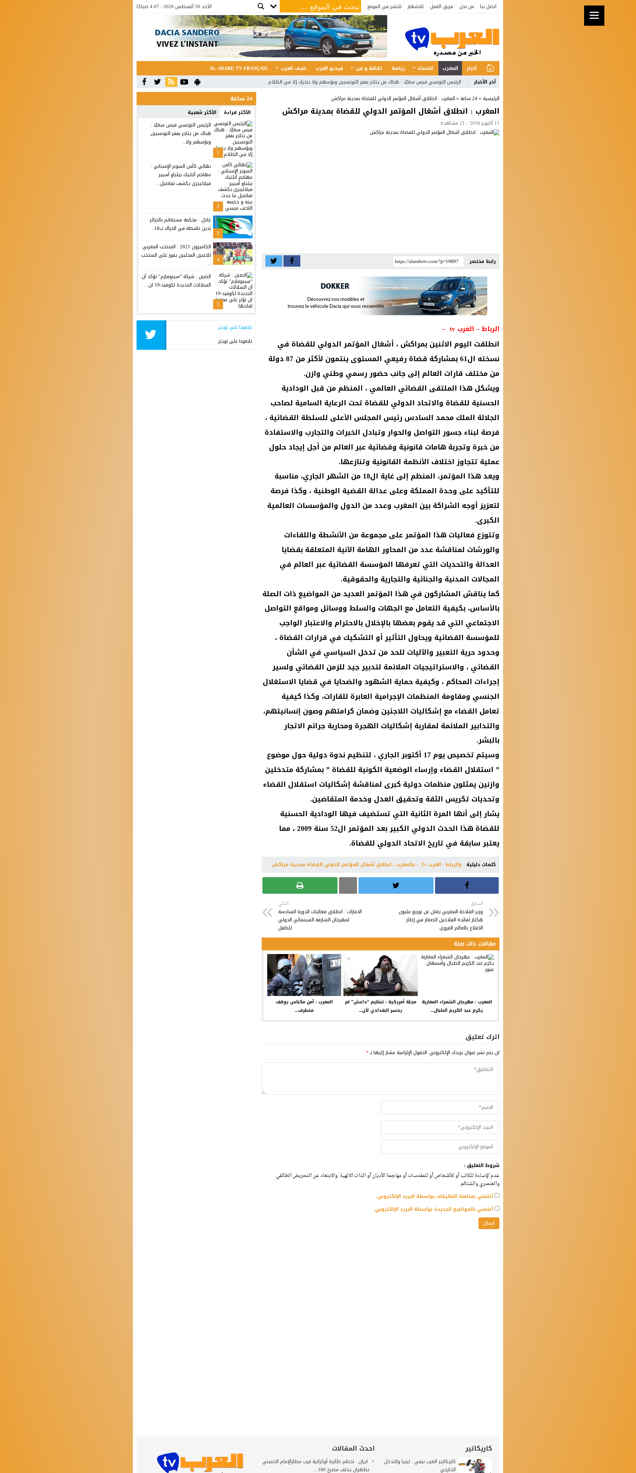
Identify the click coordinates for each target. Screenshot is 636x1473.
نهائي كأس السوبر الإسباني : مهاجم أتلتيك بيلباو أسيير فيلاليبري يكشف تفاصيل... (181, 174)
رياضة (398, 68)
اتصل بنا (488, 6)
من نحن (466, 6)
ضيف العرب (293, 68)
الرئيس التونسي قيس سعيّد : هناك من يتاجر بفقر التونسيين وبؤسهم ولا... (180, 133)
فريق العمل (441, 6)
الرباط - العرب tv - (438, 864)
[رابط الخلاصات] (171, 82)
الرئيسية (490, 68)
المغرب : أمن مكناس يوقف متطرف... (304, 1006)
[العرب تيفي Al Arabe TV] (451, 37)
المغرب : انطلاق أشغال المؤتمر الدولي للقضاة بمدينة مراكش (342, 864)
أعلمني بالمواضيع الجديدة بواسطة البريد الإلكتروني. (433, 1209)
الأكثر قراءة (237, 112)
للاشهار (415, 6)
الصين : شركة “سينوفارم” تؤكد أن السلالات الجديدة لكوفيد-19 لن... (176, 280)
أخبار (471, 68)
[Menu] (594, 16)
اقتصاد (425, 68)
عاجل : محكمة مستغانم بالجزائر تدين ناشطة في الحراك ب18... (180, 224)
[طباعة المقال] (300, 885)
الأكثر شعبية (202, 112)
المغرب (450, 68)
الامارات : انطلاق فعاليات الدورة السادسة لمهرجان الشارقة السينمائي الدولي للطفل (320, 916)
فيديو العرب (329, 68)
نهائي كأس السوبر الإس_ (435, 81)
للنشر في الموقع (384, 6)
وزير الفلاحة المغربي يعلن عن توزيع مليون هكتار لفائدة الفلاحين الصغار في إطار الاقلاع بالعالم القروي (441, 916)
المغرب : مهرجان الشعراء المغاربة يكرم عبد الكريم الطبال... (457, 1006)
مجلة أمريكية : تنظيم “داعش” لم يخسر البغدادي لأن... (380, 1006)
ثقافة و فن (369, 68)
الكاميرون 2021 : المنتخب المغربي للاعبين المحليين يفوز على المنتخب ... (176, 255)
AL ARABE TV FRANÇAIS (238, 68)
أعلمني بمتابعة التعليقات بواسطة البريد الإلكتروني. (434, 1196)
